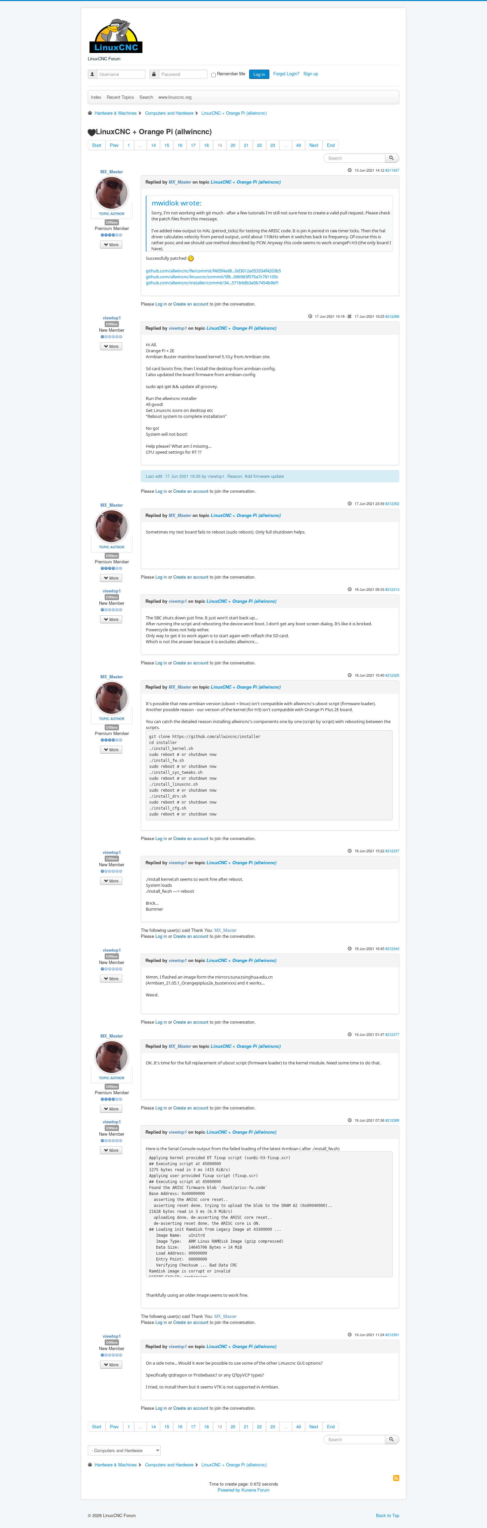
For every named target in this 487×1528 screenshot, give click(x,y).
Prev (114, 145)
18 (206, 145)
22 (259, 145)
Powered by (229, 1490)
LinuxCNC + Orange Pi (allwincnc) (246, 182)
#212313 (392, 589)
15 (166, 145)
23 (272, 145)
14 (153, 145)
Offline (112, 222)
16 (180, 145)
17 (193, 145)
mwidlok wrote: (177, 202)
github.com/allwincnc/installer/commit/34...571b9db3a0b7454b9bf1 (212, 283)
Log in (259, 74)
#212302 (392, 503)
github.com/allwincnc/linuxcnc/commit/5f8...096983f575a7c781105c (212, 277)
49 (298, 145)
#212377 (392, 1034)
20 (233, 145)
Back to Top (387, 1515)
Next (313, 145)
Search (146, 97)
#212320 (392, 675)
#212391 (392, 1334)
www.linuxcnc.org (174, 97)
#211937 (392, 170)
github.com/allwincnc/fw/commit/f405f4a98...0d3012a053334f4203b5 (213, 271)
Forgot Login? (287, 73)
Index (96, 97)
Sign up (311, 73)
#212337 (392, 850)
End (331, 145)
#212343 (392, 948)
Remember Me (231, 74)
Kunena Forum (256, 1490)
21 (246, 145)
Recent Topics (120, 97)
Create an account (190, 304)
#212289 (392, 316)
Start (96, 145)
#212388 (392, 1120)
